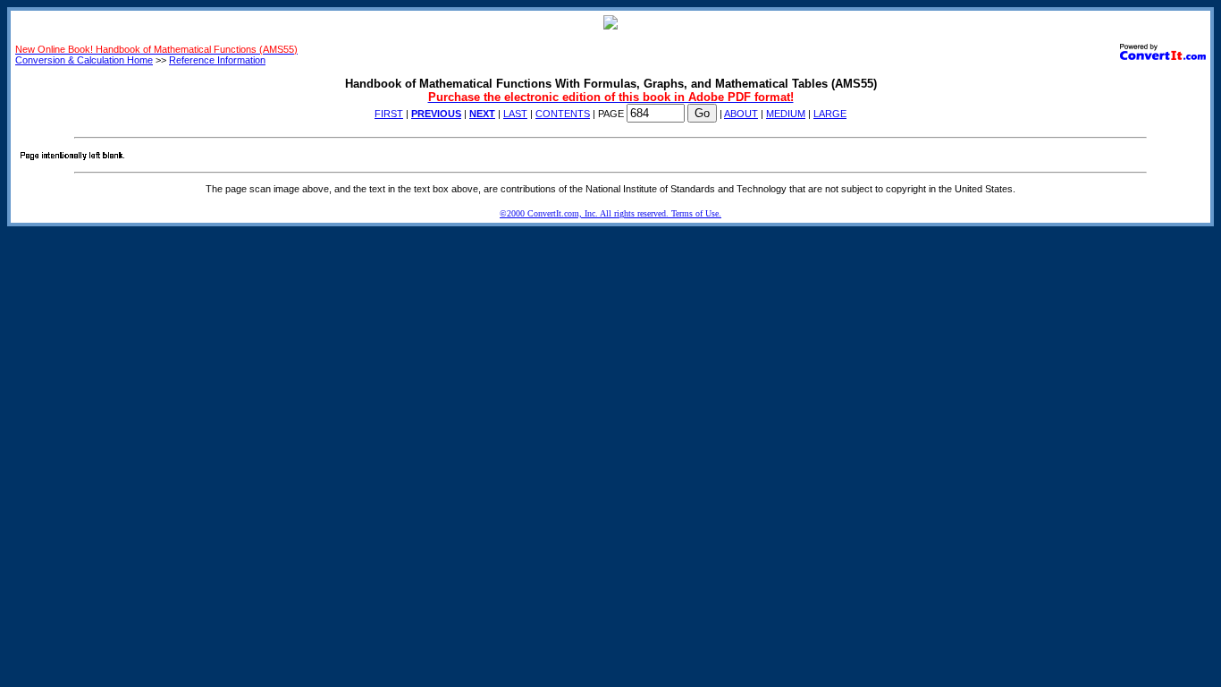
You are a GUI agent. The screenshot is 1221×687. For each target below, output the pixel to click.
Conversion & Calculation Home (84, 60)
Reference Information (217, 60)
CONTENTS (562, 113)
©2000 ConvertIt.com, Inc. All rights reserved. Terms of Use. (610, 213)
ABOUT (741, 113)
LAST (515, 113)
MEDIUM (785, 113)
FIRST (389, 113)
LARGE (829, 113)
